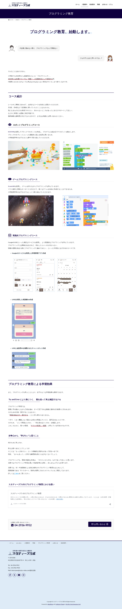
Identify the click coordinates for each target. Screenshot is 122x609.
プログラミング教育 (44, 543)
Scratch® (11, 186)
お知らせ (55, 543)
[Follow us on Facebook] (10, 575)
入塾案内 (27, 543)
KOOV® (11, 132)
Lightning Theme (60, 604)
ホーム (12, 543)
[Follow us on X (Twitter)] (14, 575)
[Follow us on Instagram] (23, 575)
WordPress (50, 604)
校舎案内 (63, 543)
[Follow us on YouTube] (19, 575)
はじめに (19, 543)
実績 (34, 543)
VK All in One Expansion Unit (73, 604)
